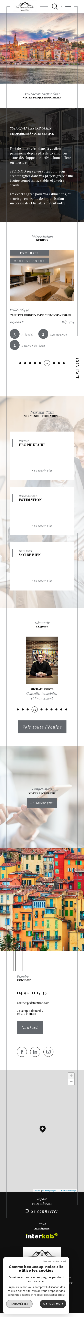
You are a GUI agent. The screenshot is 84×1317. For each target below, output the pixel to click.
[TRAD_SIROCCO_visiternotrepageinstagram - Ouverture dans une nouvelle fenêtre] (48, 1052)
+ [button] (71, 1075)
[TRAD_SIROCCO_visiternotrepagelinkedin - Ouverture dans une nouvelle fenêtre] (35, 1052)
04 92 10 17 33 (32, 992)
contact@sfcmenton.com (33, 1003)
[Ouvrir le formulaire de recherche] (55, 6)
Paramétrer (19, 1304)
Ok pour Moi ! (53, 1304)
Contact (77, 368)
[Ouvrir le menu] (68, 6)
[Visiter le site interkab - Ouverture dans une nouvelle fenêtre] (42, 1235)
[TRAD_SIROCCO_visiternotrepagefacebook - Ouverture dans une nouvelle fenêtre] (22, 1052)
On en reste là (52, 1261)
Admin (69, 1283)
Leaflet (37, 1190)
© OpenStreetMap (67, 1190)
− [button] (71, 1081)
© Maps (49, 1190)
